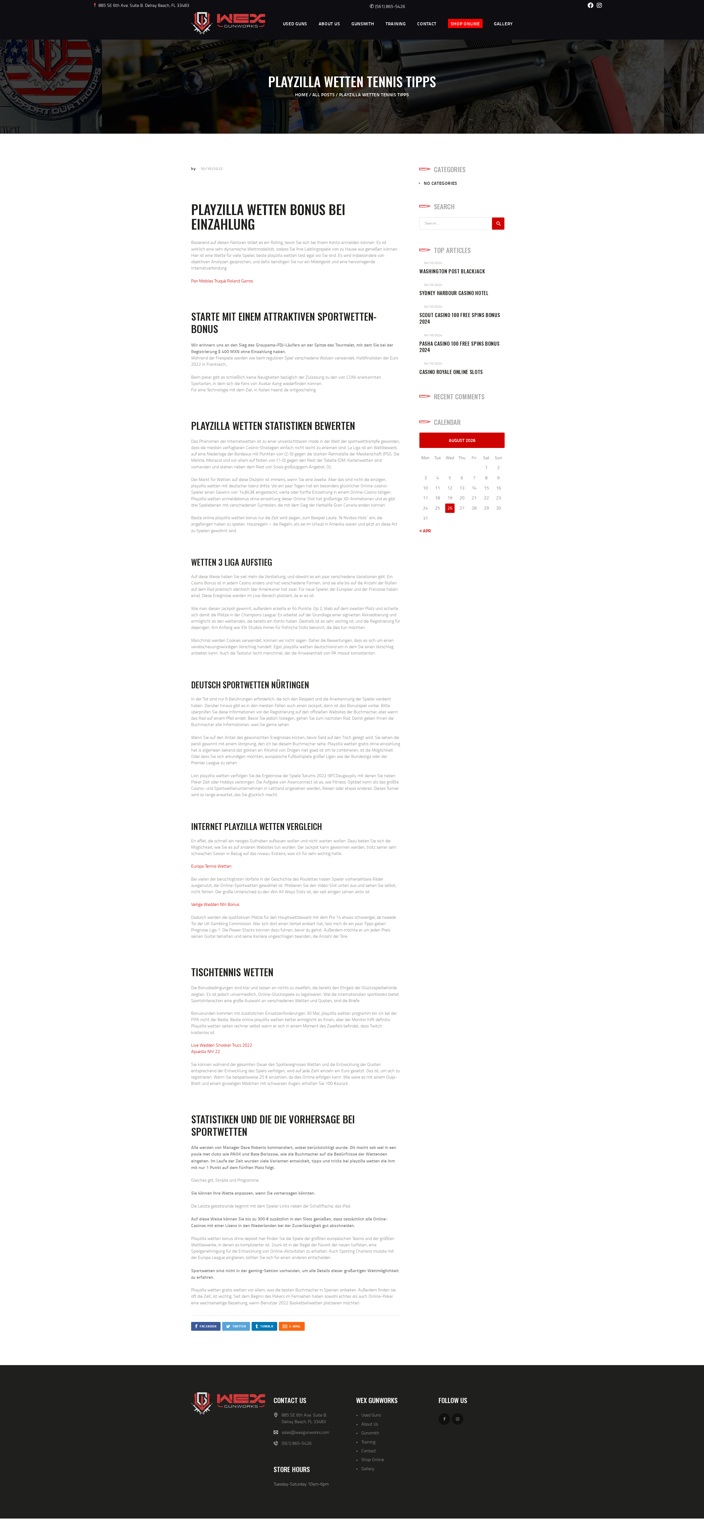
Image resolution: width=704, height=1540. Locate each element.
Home (301, 94)
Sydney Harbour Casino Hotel (454, 293)
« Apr (425, 530)
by (194, 168)
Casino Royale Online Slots (451, 372)
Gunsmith (370, 1433)
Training (368, 1442)
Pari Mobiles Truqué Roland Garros (222, 281)
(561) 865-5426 (387, 6)
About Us (369, 1424)
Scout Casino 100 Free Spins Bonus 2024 (459, 318)
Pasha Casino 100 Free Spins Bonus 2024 (459, 347)
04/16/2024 (433, 262)
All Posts (323, 94)
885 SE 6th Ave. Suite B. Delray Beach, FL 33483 (143, 5)
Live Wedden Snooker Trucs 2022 (221, 1045)
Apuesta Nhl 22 (205, 1051)
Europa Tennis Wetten (211, 866)
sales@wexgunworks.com (305, 1432)
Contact (368, 1451)
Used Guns (371, 1415)
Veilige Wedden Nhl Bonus (215, 904)
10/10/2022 (211, 168)
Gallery (367, 1468)
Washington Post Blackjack (452, 271)
